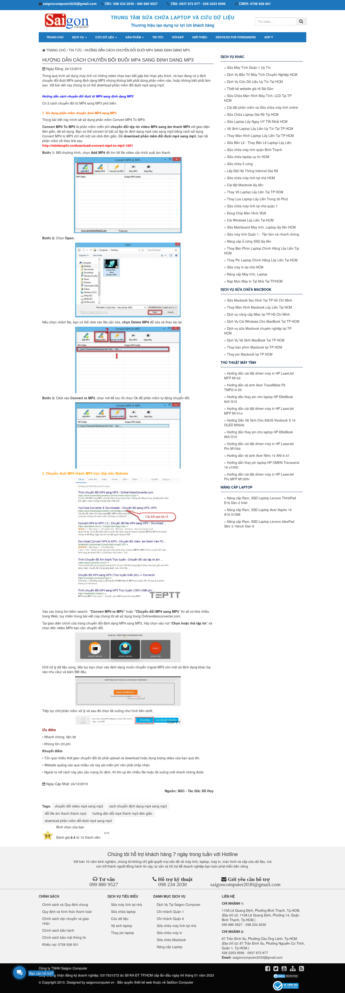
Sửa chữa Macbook (171, 939)
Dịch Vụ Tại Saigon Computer (178, 904)
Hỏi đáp (178, 37)
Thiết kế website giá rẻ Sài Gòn (250, 88)
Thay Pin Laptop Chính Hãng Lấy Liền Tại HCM (262, 260)
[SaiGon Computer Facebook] (268, 969)
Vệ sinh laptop (121, 925)
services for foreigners (236, 37)
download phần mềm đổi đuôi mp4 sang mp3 (78, 820)
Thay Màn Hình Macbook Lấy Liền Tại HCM (259, 307)
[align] (293, 969)
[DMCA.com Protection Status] (285, 976)
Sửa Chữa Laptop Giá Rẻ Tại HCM (253, 114)
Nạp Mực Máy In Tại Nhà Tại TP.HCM (255, 281)
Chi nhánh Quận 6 (170, 918)
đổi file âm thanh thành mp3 (65, 813)
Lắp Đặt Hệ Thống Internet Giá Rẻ (252, 170)
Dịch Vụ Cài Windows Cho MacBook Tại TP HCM (263, 321)
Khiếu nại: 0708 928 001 (60, 944)
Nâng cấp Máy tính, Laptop (247, 274)
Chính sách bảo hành (58, 930)
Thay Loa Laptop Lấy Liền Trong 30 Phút (257, 199)
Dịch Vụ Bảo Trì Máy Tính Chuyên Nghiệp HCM (262, 74)
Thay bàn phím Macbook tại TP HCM (254, 347)
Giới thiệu (199, 37)
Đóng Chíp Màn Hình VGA (246, 213)
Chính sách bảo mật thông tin (64, 937)
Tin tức (158, 37)
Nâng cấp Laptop (169, 946)
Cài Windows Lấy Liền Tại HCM (250, 220)
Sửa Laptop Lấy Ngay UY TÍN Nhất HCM (257, 121)
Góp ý (268, 37)
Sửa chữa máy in (169, 932)
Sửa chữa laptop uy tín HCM (248, 156)
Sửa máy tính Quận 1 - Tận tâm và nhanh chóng (263, 234)
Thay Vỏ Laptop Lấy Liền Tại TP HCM (255, 192)
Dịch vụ (78, 37)
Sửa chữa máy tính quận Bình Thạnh (254, 149)
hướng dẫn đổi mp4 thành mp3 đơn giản (122, 813)
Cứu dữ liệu (105, 37)
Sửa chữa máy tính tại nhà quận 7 (252, 206)
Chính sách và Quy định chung (65, 904)
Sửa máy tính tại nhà (126, 904)
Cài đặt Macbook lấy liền (245, 184)
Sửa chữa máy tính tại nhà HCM (251, 177)
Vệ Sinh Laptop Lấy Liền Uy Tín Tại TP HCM (260, 128)
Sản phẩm (134, 37)
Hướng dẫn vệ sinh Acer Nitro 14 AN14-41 (258, 455)
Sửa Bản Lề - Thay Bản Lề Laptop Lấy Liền (259, 142)
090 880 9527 (103, 884)
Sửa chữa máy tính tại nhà (176, 925)
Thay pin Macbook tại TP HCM (249, 354)
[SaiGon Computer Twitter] (276, 969)
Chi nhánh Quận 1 (170, 911)
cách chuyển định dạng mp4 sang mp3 (138, 806)
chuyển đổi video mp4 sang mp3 (79, 806)
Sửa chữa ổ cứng (240, 163)
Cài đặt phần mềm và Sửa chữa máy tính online (262, 107)
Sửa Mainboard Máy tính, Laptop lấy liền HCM (261, 227)
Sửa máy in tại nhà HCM (245, 267)
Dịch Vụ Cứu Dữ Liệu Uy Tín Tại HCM (255, 81)
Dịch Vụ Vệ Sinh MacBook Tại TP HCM (255, 340)
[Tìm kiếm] (301, 21)
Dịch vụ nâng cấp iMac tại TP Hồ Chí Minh (258, 314)
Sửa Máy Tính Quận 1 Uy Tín (249, 67)
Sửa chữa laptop (123, 911)
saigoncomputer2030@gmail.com (245, 884)
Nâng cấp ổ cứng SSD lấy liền (249, 241)
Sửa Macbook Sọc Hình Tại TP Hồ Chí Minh (259, 300)
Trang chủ (55, 37)
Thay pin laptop (122, 932)
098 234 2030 (172, 884)
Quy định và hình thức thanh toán (67, 911)
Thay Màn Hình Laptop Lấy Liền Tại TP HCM (260, 135)
